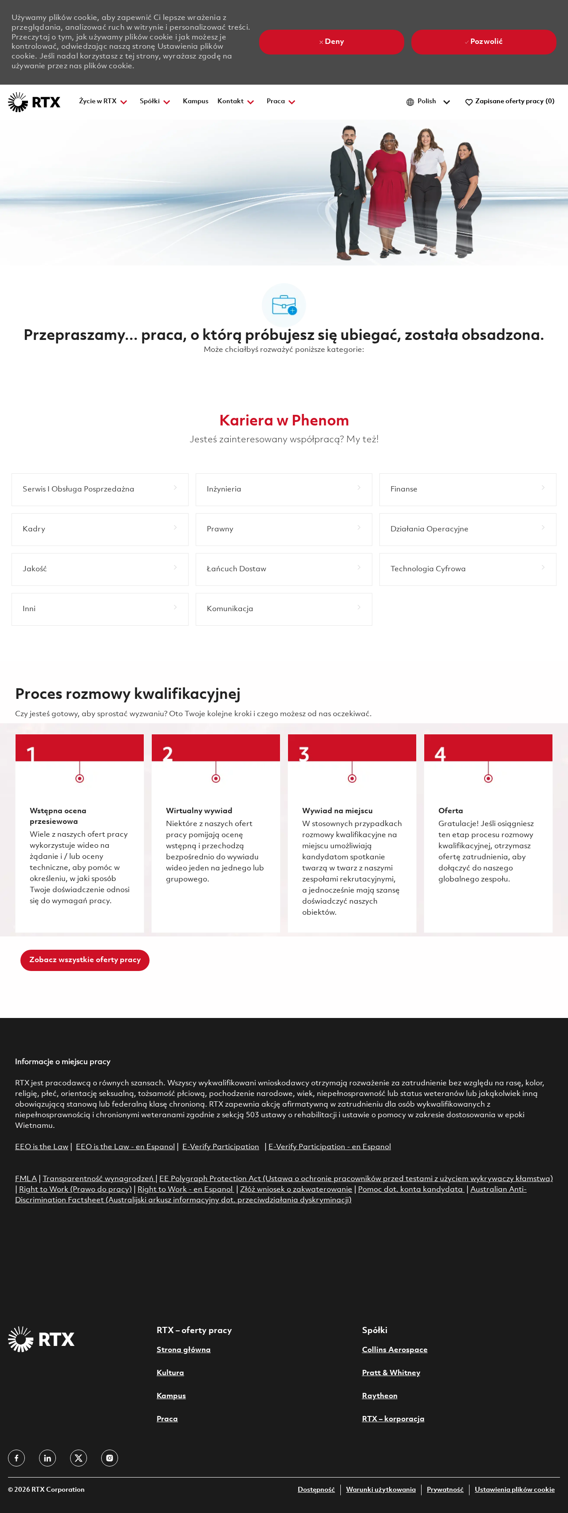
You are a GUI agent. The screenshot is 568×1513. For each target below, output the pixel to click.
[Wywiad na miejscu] (352, 833)
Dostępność (316, 1490)
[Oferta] (488, 833)
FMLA (26, 1179)
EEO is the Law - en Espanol (125, 1147)
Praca (167, 1419)
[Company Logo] (34, 102)
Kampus (196, 101)
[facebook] (16, 1458)
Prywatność (445, 1490)
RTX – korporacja (393, 1419)
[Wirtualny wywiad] (216, 833)
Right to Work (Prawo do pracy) (75, 1189)
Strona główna (184, 1350)
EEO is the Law (41, 1147)
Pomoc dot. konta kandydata (410, 1189)
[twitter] (78, 1458)
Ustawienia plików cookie (515, 1490)
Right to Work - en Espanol (185, 1189)
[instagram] (109, 1458)
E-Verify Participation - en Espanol (329, 1147)
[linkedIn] (47, 1458)
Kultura (170, 1373)
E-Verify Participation (220, 1147)
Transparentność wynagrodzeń (98, 1179)
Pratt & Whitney (391, 1373)
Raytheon (380, 1396)
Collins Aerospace (395, 1350)
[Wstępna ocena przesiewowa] (80, 833)
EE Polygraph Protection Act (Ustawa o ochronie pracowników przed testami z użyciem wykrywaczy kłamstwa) (356, 1179)
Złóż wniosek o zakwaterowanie (296, 1189)
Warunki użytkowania (381, 1490)
